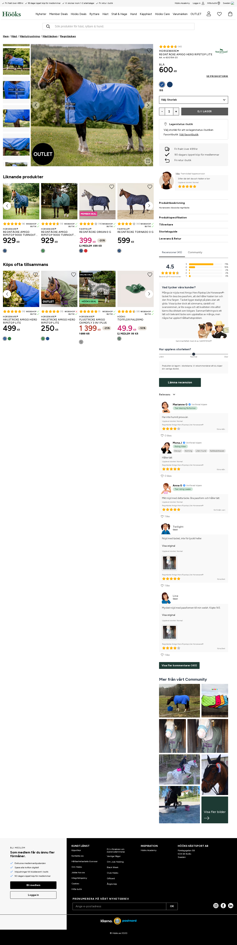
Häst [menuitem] (105, 14)
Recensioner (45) (172, 252)
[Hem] (18, 14)
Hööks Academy (148, 850)
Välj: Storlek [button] (169, 99)
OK (172, 906)
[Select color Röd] (86, 251)
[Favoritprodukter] (219, 14)
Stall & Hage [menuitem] (119, 14)
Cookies (75, 883)
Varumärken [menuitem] (180, 14)
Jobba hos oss (78, 872)
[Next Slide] (148, 105)
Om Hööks (76, 867)
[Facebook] (223, 905)
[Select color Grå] (81, 342)
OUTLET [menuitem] (196, 14)
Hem (6, 36)
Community (195, 252)
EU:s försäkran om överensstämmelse (116, 850)
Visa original (168, 545)
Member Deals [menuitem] (58, 14)
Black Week (112, 867)
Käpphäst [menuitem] (146, 14)
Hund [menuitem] (133, 14)
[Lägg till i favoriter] (149, 50)
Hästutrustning (30, 36)
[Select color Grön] (43, 251)
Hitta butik (212, 3)
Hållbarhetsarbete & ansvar (84, 861)
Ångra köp (112, 884)
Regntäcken (68, 36)
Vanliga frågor (114, 856)
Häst (14, 36)
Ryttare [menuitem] (94, 14)
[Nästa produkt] (149, 206)
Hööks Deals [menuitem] (78, 14)
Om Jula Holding (115, 861)
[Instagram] (215, 905)
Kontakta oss (77, 856)
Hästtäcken (50, 36)
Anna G (177, 485)
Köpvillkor (76, 850)
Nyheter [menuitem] (41, 14)
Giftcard (111, 878)
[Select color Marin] (5, 251)
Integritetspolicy (79, 878)
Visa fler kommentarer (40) (179, 665)
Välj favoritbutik (188, 134)
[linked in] (230, 905)
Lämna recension (180, 382)
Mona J (177, 442)
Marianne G (180, 404)
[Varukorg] (230, 14)
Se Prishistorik (217, 76)
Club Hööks (112, 873)
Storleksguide (168, 231)
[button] (16, 61)
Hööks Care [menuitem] (162, 14)
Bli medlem (33, 885)
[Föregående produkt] (7, 206)
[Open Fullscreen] (148, 161)
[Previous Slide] (36, 105)
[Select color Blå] (5, 338)
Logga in (197, 3)
